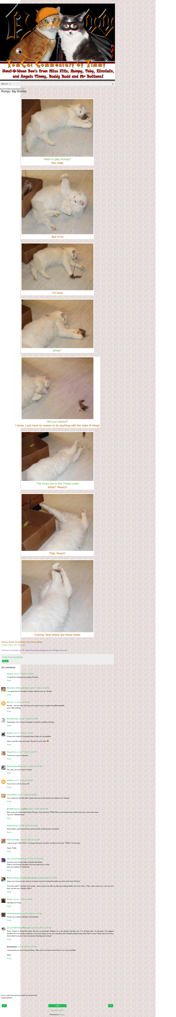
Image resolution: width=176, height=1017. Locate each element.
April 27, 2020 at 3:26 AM (39, 688)
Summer (10, 674)
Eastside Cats (12, 719)
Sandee (10, 733)
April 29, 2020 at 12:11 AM (32, 913)
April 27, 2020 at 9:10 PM (38, 809)
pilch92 (10, 780)
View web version (57, 1010)
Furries (10, 899)
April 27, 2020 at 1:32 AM (23, 674)
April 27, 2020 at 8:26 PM (23, 780)
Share (5, 661)
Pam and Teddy (13, 840)
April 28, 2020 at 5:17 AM (30, 840)
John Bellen (12, 795)
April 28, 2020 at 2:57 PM (47, 878)
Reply (9, 680)
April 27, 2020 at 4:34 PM (27, 752)
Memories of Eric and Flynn (18, 688)
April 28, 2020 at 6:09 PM (23, 899)
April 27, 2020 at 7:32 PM (32, 766)
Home (58, 1006)
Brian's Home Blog (14, 766)
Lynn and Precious (14, 859)
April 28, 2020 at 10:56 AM (33, 859)
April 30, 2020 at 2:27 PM (27, 947)
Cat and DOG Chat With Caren (19, 928)
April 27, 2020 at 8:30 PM (27, 795)
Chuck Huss (12, 752)
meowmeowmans (14, 913)
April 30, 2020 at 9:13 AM (41, 928)
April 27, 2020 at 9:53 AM (28, 719)
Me (8, 702)
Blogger (62, 1014)
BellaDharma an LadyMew (17, 809)
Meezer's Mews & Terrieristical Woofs (22, 878)
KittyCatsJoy (12, 825)
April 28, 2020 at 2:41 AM (27, 825)
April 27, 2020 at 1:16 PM (23, 733)
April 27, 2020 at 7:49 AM (19, 702)
